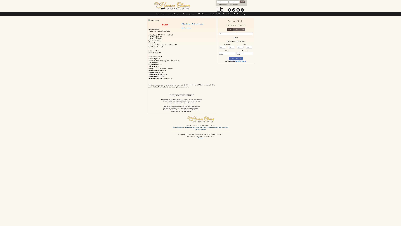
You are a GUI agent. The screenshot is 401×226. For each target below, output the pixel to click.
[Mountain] (227, 54)
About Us (236, 14)
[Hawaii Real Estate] (172, 6)
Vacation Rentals (215, 14)
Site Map (203, 129)
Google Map (186, 24)
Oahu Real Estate (201, 127)
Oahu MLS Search (240, 61)
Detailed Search (202, 14)
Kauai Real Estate (213, 127)
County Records (198, 24)
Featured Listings (174, 14)
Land (242, 29)
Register (221, 4)
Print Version (187, 28)
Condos (236, 29)
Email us (200, 138)
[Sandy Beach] (245, 53)
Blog (243, 14)
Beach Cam (226, 14)
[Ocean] (227, 53)
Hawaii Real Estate (178, 127)
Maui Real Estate (190, 127)
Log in (242, 1)
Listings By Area (188, 14)
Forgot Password (234, 4)
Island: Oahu (160, 14)
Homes (230, 29)
